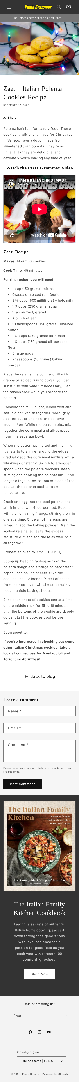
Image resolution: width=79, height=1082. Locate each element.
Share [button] (12, 117)
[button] (9, 7)
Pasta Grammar (32, 1073)
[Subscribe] (65, 1016)
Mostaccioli (53, 653)
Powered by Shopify (55, 1073)
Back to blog (42, 676)
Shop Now (39, 974)
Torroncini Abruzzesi (21, 659)
